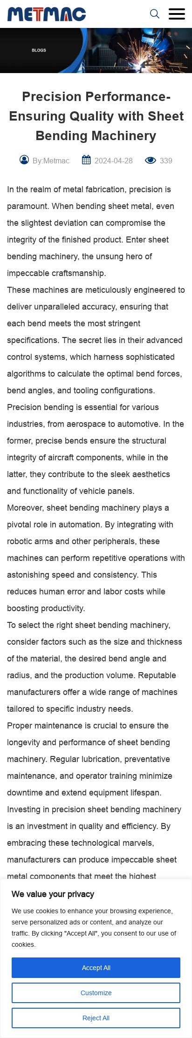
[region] (96, 958)
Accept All (96, 967)
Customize (96, 993)
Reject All (96, 1018)
